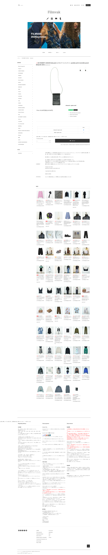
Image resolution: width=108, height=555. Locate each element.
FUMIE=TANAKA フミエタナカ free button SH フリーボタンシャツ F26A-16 (68, 297)
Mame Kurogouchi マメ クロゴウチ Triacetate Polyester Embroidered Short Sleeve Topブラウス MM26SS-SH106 (76, 203)
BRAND (49, 52)
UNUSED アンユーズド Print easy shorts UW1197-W (76, 241)
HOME (43, 52)
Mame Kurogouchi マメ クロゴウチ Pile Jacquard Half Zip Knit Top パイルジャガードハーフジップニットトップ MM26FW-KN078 (40, 378)
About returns (65, 144)
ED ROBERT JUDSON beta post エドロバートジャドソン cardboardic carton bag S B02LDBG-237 (40, 318)
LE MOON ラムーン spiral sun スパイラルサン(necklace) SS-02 (59, 201)
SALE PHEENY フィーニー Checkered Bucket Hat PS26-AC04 (58, 258)
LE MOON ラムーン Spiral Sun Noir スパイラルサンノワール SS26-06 (85, 222)
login (72, 5)
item (89, 5)
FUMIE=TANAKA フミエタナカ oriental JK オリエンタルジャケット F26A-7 (58, 377)
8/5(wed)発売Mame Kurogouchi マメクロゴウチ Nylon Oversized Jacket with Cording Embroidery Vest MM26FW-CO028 (58, 338)
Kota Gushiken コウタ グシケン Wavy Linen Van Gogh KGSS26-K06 (40, 395)
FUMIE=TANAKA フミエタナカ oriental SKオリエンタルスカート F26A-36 (40, 357)
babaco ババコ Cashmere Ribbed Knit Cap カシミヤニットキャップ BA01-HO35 (49, 202)
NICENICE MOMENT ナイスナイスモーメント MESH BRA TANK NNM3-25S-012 (49, 297)
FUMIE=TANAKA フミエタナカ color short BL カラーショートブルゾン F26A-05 (77, 337)
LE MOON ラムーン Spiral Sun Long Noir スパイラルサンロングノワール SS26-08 (40, 242)
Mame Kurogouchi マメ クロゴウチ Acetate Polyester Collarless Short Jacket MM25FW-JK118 (68, 202)
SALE (57, 52)
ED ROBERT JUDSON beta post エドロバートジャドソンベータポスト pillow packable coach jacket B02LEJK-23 (59, 396)
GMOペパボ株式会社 (32, 551)
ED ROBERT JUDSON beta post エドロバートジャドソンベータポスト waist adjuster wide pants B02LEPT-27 (67, 396)
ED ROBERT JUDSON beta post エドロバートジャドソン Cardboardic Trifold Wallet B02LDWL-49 (49, 318)
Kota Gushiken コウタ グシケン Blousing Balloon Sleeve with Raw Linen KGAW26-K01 (58, 357)
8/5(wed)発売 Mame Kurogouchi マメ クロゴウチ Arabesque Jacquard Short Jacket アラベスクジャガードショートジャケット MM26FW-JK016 (50, 277)
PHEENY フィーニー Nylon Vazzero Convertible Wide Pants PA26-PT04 (58, 317)
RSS (37, 542)
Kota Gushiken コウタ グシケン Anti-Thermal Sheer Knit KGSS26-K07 (49, 395)
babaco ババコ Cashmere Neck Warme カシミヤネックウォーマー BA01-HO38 (67, 337)
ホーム (19, 58)
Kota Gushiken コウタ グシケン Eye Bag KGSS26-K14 (58, 222)
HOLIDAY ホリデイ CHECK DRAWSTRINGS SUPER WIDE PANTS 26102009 (67, 223)
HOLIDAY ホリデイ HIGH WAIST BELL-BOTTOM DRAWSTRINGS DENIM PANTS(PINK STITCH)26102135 (67, 277)
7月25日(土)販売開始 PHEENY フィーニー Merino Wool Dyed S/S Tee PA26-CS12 (76, 317)
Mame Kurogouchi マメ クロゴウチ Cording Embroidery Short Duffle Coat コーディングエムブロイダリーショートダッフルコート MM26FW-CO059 (67, 359)
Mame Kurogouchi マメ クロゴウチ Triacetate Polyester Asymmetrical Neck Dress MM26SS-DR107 (85, 202)
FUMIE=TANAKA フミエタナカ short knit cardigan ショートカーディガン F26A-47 (76, 377)
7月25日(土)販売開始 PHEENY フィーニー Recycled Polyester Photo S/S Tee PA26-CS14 (40, 337)
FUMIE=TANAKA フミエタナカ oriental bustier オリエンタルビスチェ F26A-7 (67, 377)
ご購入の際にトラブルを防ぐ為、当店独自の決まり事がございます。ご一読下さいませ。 (52, 136)
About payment (39, 532)
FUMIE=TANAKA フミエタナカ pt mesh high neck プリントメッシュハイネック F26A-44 (49, 357)
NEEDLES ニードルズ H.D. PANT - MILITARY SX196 (40, 258)
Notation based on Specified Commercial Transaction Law (79, 144)
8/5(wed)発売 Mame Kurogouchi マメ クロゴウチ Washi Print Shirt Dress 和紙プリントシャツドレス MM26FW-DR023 (59, 277)
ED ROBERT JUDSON (25, 58)
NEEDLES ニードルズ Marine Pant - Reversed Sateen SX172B (86, 242)
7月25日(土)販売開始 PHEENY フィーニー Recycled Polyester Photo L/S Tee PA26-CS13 (86, 317)
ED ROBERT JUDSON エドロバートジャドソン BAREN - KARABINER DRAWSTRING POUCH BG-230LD (76, 397)
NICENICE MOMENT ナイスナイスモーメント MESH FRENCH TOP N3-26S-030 (40, 297)
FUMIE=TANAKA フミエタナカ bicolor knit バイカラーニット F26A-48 (86, 376)
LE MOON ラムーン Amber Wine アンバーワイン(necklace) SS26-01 (76, 222)
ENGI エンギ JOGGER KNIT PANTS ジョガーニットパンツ (76, 258)
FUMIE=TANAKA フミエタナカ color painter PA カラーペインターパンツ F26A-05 (86, 337)
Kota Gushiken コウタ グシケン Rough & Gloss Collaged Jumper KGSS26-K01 (49, 223)
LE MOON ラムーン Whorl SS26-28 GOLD (49, 241)
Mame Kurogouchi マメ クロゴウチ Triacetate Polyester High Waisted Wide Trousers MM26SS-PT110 (40, 223)
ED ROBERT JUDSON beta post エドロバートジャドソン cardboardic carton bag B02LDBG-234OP (85, 298)
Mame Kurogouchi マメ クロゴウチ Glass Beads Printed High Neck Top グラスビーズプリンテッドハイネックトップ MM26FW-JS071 (76, 358)
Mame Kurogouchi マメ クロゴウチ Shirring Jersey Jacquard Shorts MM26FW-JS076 (85, 357)
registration (78, 5)
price (61, 144)
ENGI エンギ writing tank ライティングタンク (67, 257)
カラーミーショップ (19, 551)
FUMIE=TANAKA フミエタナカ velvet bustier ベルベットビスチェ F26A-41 (76, 297)
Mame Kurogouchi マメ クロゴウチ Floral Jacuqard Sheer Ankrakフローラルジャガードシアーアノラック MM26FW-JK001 (40, 277)
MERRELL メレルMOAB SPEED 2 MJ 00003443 (67, 241)
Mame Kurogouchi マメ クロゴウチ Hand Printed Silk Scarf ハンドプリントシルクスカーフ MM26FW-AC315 (49, 377)
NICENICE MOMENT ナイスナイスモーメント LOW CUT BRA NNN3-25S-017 (86, 276)
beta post (31, 58)
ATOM (40, 542)
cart (49, 535)
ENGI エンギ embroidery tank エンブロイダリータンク (49, 258)
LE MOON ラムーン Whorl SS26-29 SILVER (58, 241)
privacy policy (38, 540)
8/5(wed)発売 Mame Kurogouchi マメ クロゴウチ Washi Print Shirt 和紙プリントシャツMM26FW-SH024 (50, 338)
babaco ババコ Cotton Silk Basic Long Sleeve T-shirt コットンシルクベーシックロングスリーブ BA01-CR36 (40, 202)
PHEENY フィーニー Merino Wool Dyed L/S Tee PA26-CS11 (67, 317)
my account (51, 530)
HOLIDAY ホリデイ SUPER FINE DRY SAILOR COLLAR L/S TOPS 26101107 (76, 276)
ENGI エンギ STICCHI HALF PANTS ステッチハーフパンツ (86, 258)
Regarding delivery (39, 533)
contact (64, 52)
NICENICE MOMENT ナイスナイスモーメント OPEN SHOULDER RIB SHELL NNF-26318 (59, 298)
